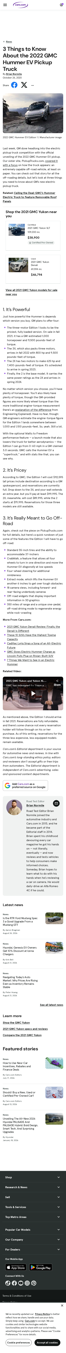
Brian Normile (14, 74)
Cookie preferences (18, 1342)
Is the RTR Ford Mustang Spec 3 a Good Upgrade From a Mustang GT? (20, 921)
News (9, 41)
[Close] (62, 1305)
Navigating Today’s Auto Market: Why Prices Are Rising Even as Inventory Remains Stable (20, 982)
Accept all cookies (47, 1342)
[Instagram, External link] (27, 1283)
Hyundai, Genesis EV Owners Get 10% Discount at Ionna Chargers (20, 951)
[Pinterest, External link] (33, 1283)
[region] (33, 1327)
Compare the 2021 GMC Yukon (22, 1035)
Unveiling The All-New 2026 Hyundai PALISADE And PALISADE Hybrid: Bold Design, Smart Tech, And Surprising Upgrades (20, 1125)
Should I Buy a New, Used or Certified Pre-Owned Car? (19, 1094)
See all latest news (51, 1004)
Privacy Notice (42, 1314)
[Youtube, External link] (20, 1283)
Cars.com (30, 1320)
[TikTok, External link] (7, 1283)
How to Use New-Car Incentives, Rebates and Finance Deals (17, 1066)
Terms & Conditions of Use (16, 1295)
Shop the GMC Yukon (16, 1022)
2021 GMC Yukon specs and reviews (25, 1029)
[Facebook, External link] (14, 1283)
